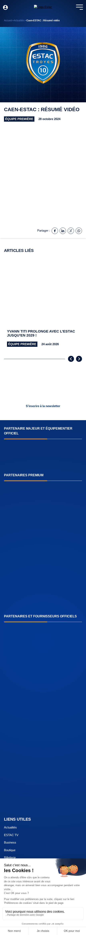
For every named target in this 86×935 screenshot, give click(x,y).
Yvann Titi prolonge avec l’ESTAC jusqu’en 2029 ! (41, 333)
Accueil (8, 20)
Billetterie (10, 857)
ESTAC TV (11, 835)
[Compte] (5, 7)
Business (10, 842)
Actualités (19, 20)
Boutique (9, 850)
